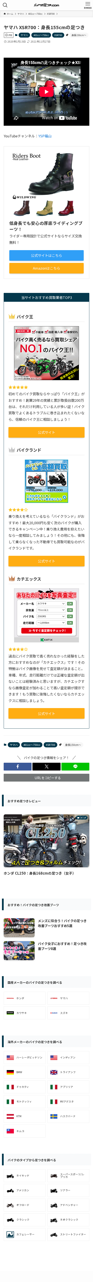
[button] (18, 766)
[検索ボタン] (5, 5)
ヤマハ (24, 35)
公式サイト (46, 432)
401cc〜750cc (41, 35)
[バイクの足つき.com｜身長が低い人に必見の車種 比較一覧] (46, 5)
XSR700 (58, 35)
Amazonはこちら (46, 268)
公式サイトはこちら (46, 255)
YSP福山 (44, 135)
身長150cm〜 (79, 35)
